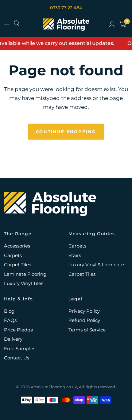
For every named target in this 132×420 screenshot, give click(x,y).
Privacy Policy (84, 311)
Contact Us (16, 358)
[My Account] (112, 24)
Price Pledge (18, 330)
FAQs (10, 320)
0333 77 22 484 (66, 7)
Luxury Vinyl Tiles (23, 283)
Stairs (74, 255)
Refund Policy (84, 320)
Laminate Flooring (25, 274)
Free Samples (19, 348)
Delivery (13, 339)
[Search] (17, 23)
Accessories (17, 246)
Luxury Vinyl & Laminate (96, 264)
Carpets (13, 255)
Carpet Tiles (17, 264)
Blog (9, 311)
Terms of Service (87, 330)
